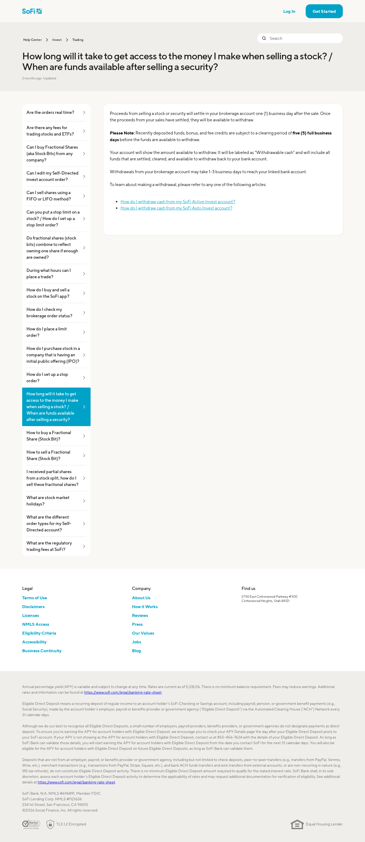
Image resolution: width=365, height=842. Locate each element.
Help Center (32, 40)
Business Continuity (41, 650)
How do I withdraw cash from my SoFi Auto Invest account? (176, 208)
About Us (141, 597)
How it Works (145, 606)
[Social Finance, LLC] (32, 11)
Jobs (136, 641)
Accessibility (34, 641)
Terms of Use (34, 597)
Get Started (324, 11)
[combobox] (304, 38)
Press (137, 624)
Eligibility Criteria (39, 633)
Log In (289, 11)
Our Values (143, 633)
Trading (77, 40)
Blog (136, 650)
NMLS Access (35, 624)
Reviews (140, 615)
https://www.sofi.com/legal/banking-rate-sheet (123, 692)
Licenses (30, 615)
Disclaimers (33, 606)
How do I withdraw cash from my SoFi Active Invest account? (178, 201)
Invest (57, 40)
